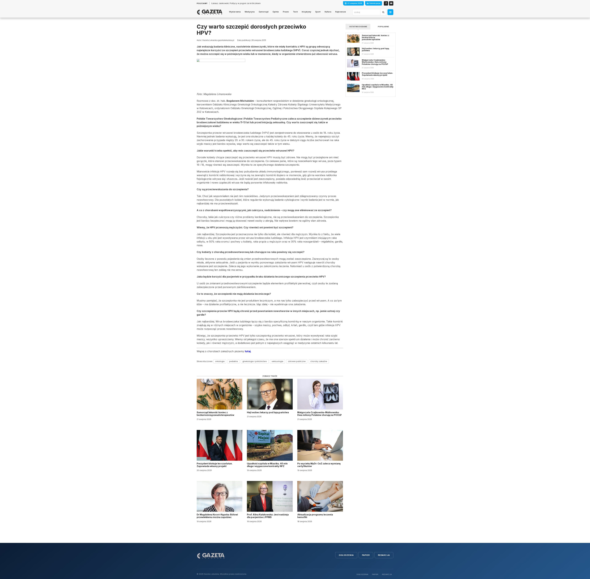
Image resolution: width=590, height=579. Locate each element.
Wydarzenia (235, 12)
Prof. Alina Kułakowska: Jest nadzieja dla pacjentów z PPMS (268, 515)
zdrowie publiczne (297, 361)
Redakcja (384, 555)
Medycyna (250, 12)
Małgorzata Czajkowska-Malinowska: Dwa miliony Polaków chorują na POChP (319, 413)
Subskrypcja (374, 3)
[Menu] (390, 12)
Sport (318, 12)
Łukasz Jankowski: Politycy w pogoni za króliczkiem (236, 3)
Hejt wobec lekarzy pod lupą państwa (268, 412)
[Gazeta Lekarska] (210, 12)
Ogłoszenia (346, 555)
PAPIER (375, 574)
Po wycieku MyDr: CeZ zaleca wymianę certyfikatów (319, 464)
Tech (295, 12)
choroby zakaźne (318, 361)
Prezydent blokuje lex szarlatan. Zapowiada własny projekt (214, 464)
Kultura (328, 12)
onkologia (219, 361)
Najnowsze (340, 12)
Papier (366, 555)
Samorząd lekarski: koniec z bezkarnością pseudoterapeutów (216, 413)
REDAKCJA (387, 574)
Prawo (286, 12)
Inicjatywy (306, 12)
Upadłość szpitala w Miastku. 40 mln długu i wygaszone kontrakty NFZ (267, 464)
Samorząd (264, 12)
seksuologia (277, 361)
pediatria (233, 361)
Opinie (276, 12)
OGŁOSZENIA (362, 574)
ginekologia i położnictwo (254, 361)
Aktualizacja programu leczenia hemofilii (315, 515)
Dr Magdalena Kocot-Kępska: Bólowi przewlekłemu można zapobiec (217, 515)
